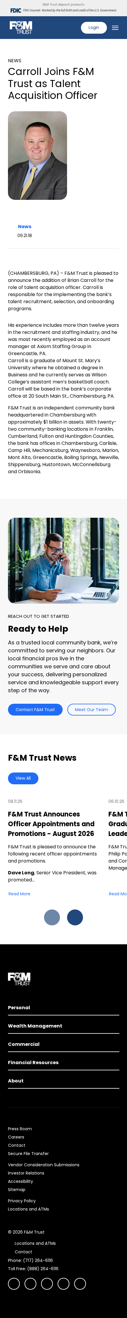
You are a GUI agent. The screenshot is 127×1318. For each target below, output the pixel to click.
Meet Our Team (91, 710)
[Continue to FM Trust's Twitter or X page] (63, 1284)
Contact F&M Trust (35, 710)
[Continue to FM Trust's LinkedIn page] (47, 1284)
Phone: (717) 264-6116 (30, 1260)
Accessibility (20, 1181)
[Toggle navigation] (115, 28)
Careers (16, 1137)
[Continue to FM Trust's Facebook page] (80, 1284)
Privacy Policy (22, 1201)
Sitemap (16, 1190)
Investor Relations (26, 1173)
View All (23, 778)
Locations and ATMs (28, 1209)
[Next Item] (75, 917)
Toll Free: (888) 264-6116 (33, 1269)
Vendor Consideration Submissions (43, 1165)
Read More (19, 894)
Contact (16, 1145)
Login (94, 27)
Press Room (20, 1129)
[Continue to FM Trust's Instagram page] (14, 1284)
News (24, 226)
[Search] (73, 28)
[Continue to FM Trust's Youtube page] (30, 1284)
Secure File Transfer (28, 1154)
